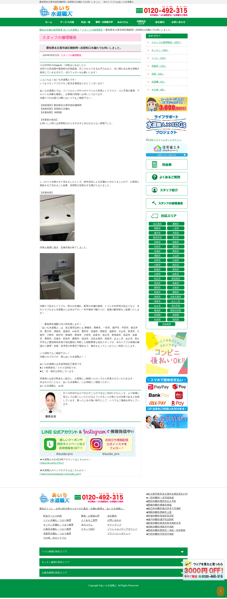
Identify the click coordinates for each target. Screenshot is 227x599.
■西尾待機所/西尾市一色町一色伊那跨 (165, 530)
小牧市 (157, 264)
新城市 (157, 269)
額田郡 (175, 319)
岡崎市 (157, 228)
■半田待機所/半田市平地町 (160, 534)
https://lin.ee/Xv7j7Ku (51, 463)
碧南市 (175, 242)
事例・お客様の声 (90, 516)
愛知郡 (157, 310)
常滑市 (157, 260)
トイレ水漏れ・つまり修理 (57, 520)
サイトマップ (114, 525)
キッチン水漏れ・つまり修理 (58, 525)
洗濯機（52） (158, 82)
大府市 (157, 274)
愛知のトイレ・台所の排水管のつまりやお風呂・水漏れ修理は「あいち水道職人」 (82, 508)
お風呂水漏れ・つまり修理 (57, 529)
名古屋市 (157, 223)
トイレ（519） (159, 58)
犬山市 (175, 255)
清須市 (157, 296)
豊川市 (175, 237)
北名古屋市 (175, 296)
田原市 (157, 292)
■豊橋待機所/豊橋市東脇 (159, 505)
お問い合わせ (114, 520)
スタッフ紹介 (88, 529)
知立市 (157, 278)
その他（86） (158, 89)
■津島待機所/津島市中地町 (160, 527)
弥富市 (157, 301)
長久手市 (175, 305)
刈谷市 (157, 246)
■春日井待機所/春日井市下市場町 (163, 508)
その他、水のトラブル (54, 538)
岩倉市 (175, 283)
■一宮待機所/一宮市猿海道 (160, 497)
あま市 (157, 305)
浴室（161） (157, 74)
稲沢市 (175, 264)
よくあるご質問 (89, 520)
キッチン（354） (160, 50)
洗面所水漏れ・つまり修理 (57, 533)
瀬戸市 (157, 233)
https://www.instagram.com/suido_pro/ (60, 474)
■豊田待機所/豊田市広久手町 (161, 501)
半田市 (175, 233)
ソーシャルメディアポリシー (122, 529)
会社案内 (112, 516)
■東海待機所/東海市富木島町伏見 (163, 523)
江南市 (175, 260)
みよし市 (175, 301)
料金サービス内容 (52, 516)
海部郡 (175, 315)
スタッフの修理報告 (92, 30)
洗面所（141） (159, 66)
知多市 (175, 274)
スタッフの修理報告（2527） (166, 42)
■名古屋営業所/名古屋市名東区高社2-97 (167, 494)
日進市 (175, 287)
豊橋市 (175, 223)
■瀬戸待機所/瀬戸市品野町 (160, 519)
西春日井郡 (175, 310)
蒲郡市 (157, 255)
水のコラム (87, 525)
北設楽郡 (166, 324)
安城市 (157, 251)
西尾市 (175, 251)
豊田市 (175, 246)
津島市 (157, 242)
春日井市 (157, 237)
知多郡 (157, 319)
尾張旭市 (175, 278)
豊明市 (157, 287)
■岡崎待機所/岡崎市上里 (159, 512)
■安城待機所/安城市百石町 (160, 516)
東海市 (175, 269)
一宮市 (175, 228)
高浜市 (157, 283)
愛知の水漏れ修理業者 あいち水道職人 (59, 30)
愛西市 (175, 292)
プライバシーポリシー (118, 533)
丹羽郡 (157, 315)
